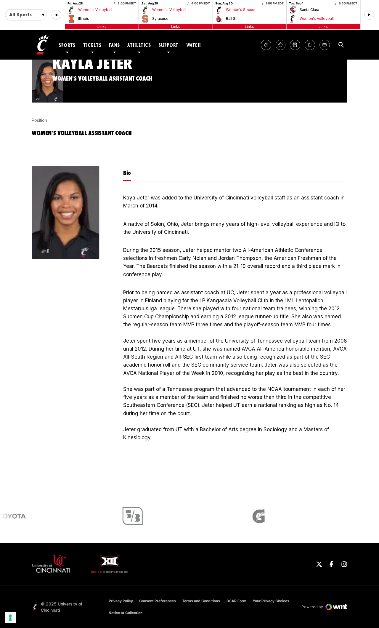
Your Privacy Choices (271, 601)
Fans (114, 45)
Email (324, 45)
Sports (67, 45)
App (310, 45)
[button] (56, 15)
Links (102, 26)
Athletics (139, 45)
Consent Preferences (157, 601)
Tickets (92, 45)
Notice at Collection (125, 613)
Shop (280, 45)
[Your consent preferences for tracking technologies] (10, 617)
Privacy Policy (121, 601)
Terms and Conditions (201, 601)
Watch (193, 45)
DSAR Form (236, 601)
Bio (127, 173)
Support (168, 45)
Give (295, 45)
